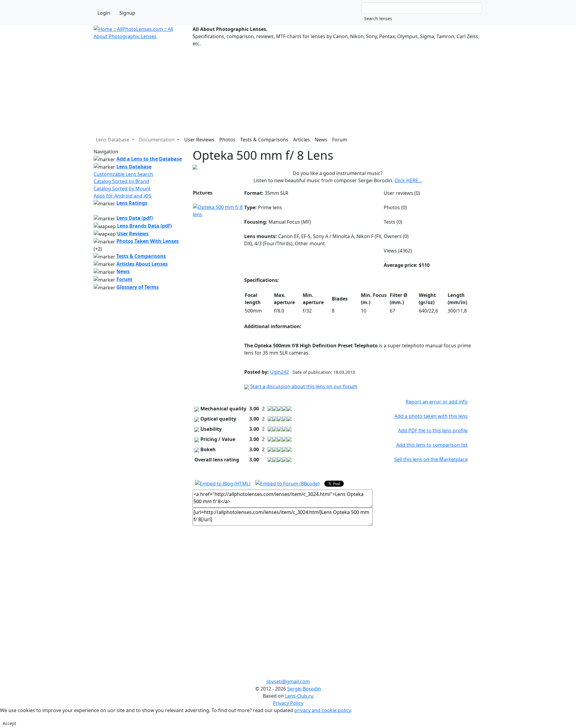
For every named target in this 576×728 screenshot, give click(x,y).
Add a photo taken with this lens (431, 416)
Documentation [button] (157, 139)
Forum (339, 139)
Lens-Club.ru (299, 696)
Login (104, 13)
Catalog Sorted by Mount (122, 188)
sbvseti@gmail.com (288, 681)
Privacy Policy (288, 703)
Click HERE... (408, 180)
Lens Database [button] (113, 139)
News (321, 139)
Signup (127, 13)
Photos (227, 139)
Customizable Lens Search (123, 174)
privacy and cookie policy (322, 710)
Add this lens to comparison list (432, 445)
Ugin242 (279, 372)
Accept (9, 723)
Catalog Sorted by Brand (121, 181)
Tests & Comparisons (264, 139)
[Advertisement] (274, 89)
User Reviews (199, 139)
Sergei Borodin (304, 688)
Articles (301, 139)
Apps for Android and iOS (123, 195)
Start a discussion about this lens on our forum (303, 386)
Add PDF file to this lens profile (433, 430)
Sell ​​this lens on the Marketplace (431, 459)
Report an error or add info (437, 401)
